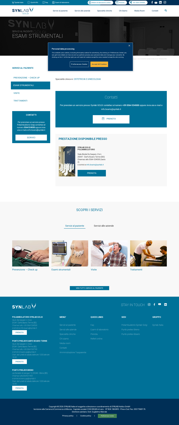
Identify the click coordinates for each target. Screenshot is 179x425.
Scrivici (31, 137)
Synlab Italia (19, 2)
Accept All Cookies (99, 64)
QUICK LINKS (97, 317)
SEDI (123, 317)
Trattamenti (20, 100)
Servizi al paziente (68, 325)
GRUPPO (156, 317)
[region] (90, 56)
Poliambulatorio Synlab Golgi (134, 325)
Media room (65, 343)
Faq (46, 2)
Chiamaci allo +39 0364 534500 (24, 325)
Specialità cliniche (104, 11)
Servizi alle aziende (68, 329)
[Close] (129, 45)
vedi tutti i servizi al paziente (89, 288)
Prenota (121, 3)
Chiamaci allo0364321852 (22, 376)
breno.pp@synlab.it (28, 379)
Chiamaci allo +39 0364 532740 (24, 349)
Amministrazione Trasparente (73, 352)
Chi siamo (64, 338)
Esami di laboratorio (62, 2)
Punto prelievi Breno (130, 329)
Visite (16, 93)
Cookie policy (85, 416)
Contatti (155, 11)
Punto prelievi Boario (130, 334)
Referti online (96, 338)
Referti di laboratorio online (101, 3)
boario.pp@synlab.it (28, 352)
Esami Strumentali (23, 85)
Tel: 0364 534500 (139, 3)
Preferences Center (107, 416)
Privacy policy (67, 416)
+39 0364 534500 (131, 105)
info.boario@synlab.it (111, 109)
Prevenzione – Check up (26, 77)
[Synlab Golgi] (22, 13)
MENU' (63, 317)
